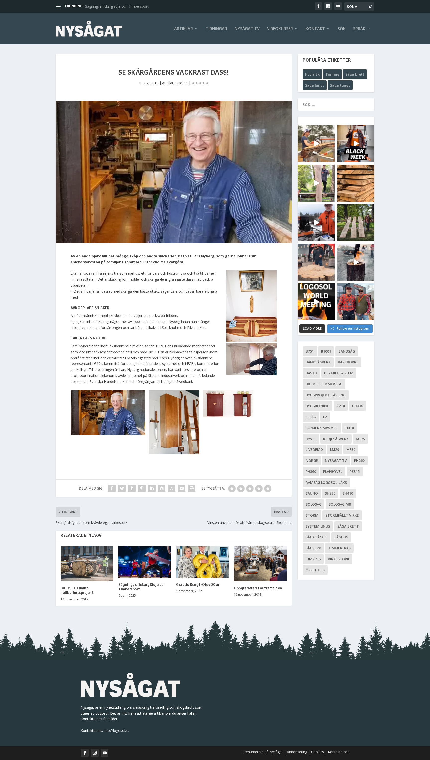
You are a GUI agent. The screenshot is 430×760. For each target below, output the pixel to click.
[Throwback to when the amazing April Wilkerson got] (316, 143)
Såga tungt (340, 85)
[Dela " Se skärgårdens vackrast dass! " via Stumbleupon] (172, 488)
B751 (310, 351)
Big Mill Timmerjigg (324, 384)
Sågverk (313, 548)
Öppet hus (315, 570)
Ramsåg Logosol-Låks (326, 482)
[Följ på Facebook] (85, 753)
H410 (349, 427)
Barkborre (348, 362)
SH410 (348, 493)
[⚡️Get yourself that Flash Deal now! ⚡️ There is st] (355, 183)
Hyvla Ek (312, 74)
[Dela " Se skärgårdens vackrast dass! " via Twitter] (122, 488)
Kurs (360, 438)
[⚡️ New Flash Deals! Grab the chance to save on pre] (355, 222)
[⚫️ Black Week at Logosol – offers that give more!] (355, 143)
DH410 (357, 405)
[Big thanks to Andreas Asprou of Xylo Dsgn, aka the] (316, 262)
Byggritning (317, 405)
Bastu (311, 373)
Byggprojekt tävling (326, 395)
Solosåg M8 (340, 504)
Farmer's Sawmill (322, 427)
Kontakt (315, 29)
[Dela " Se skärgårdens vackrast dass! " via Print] (192, 488)
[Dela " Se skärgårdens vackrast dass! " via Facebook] (112, 488)
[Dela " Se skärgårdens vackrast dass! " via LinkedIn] (152, 488)
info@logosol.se (117, 730)
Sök (342, 29)
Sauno (312, 493)
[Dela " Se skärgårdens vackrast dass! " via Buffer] (162, 488)
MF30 (350, 449)
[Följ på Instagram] (95, 753)
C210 (341, 405)
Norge (312, 460)
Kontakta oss (338, 751)
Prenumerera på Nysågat (262, 751)
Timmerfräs (339, 548)
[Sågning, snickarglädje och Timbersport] (144, 562)
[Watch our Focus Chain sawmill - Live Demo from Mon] (316, 222)
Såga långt (314, 85)
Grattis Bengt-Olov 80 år (197, 585)
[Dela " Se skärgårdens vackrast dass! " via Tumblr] (132, 488)
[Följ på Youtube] (104, 753)
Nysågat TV (247, 29)
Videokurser (280, 29)
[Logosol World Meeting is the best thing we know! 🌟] (316, 301)
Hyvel (311, 438)
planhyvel (332, 471)
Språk (359, 29)
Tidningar (216, 29)
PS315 (355, 471)
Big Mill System (338, 373)
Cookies (318, 751)
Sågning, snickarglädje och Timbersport (117, 6)
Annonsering (297, 751)
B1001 (326, 351)
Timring (332, 74)
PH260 (359, 460)
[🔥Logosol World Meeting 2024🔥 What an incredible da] (355, 301)
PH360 (311, 471)
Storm (312, 515)
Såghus (341, 537)
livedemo (314, 449)
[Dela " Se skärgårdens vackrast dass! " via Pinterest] (142, 488)
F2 (325, 416)
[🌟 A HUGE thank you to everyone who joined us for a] (355, 262)
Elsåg (311, 416)
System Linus (318, 526)
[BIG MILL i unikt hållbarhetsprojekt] (87, 563)
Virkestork (338, 559)
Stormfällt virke (342, 515)
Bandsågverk (318, 362)
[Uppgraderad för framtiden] (260, 563)
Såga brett (354, 74)
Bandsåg (346, 351)
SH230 (330, 493)
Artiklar (183, 29)
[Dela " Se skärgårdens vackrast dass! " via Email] (182, 488)
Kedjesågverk (336, 438)
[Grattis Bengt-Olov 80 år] (202, 562)
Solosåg (314, 504)
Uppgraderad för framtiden (258, 588)
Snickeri (181, 82)
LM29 (334, 449)
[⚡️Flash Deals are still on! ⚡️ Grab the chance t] (316, 183)
